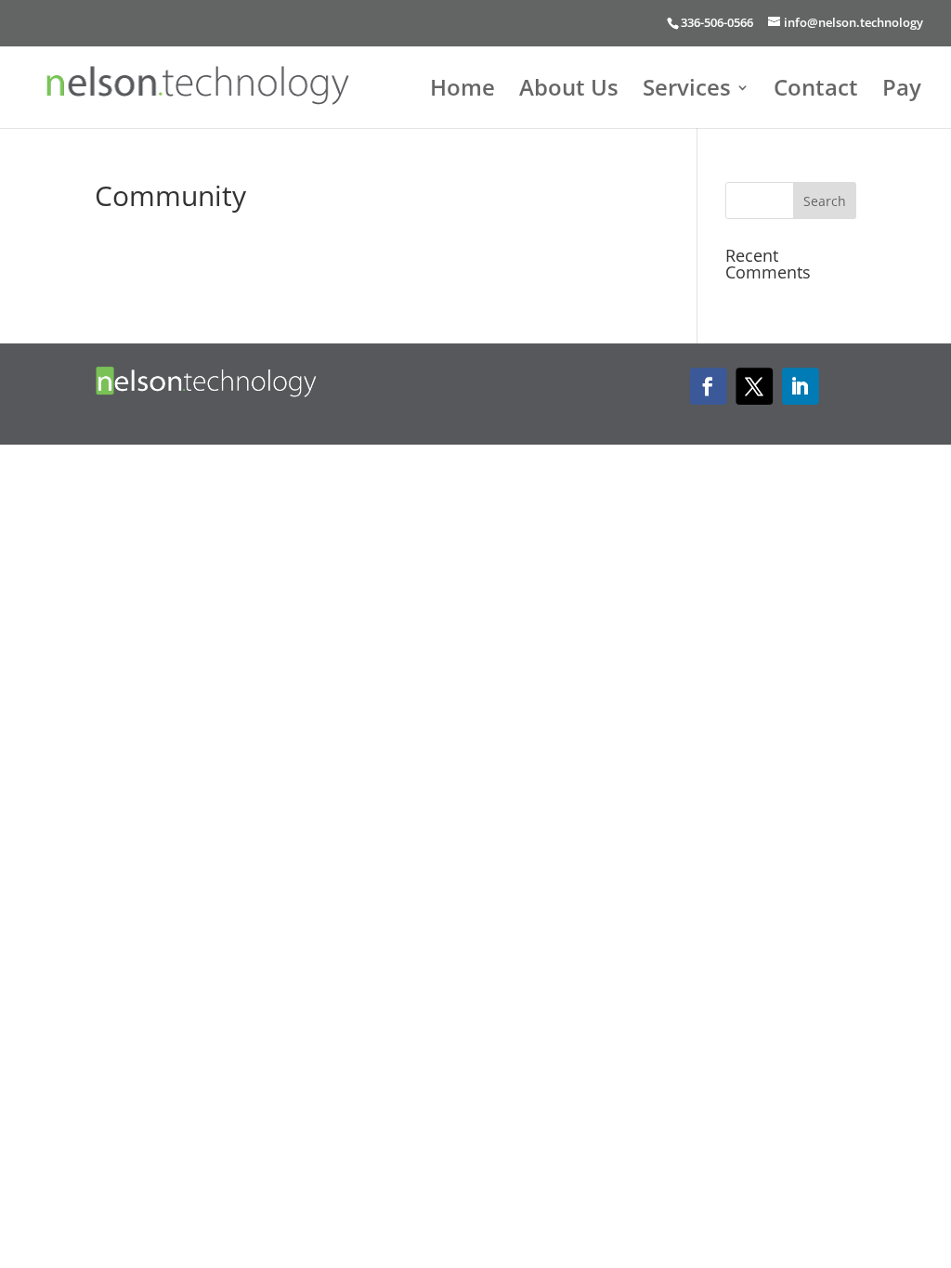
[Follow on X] (753, 387)
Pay (901, 91)
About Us (569, 91)
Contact (816, 91)
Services (687, 91)
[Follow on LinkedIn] (799, 387)
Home (462, 91)
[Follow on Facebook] (707, 387)
